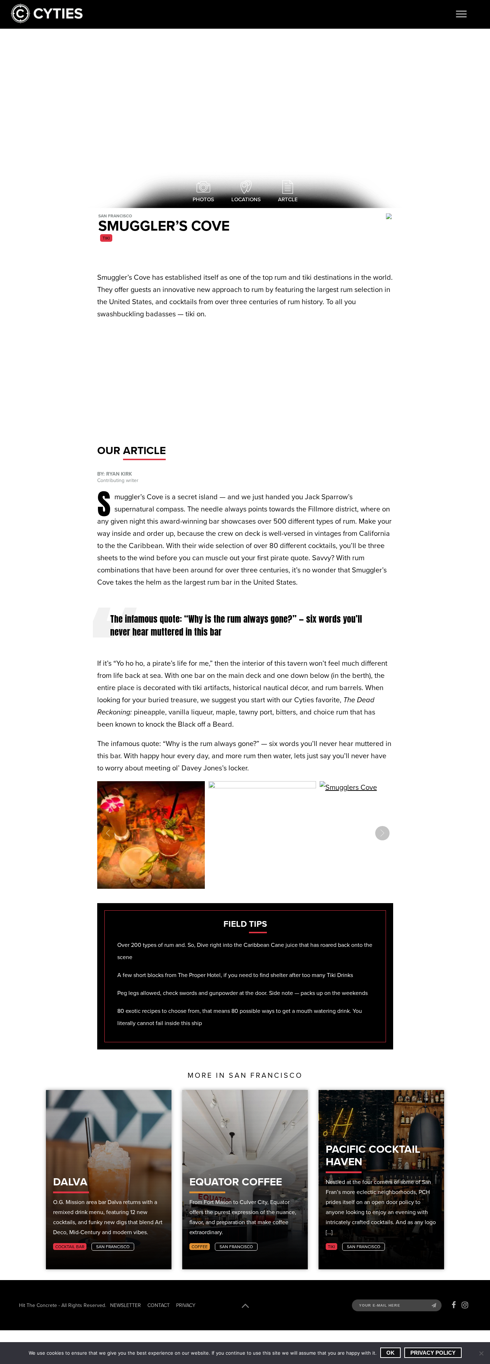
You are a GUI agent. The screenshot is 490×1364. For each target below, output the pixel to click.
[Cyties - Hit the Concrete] (47, 21)
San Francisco (112, 1246)
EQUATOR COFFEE (235, 1182)
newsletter (125, 1305)
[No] (481, 1353)
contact (158, 1305)
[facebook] (454, 1305)
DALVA (70, 1182)
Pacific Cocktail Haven (373, 1155)
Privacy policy (433, 1353)
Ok (390, 1353)
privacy (185, 1305)
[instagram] (465, 1305)
